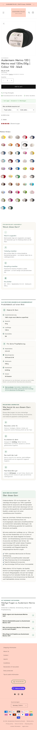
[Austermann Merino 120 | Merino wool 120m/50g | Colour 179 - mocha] (3, 184)
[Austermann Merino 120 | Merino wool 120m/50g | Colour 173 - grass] (17, 176)
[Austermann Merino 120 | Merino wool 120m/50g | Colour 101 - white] (32, 145)
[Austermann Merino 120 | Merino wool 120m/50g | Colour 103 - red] (25, 137)
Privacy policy (9, 723)
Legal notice (25, 726)
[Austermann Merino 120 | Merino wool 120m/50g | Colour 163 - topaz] (17, 153)
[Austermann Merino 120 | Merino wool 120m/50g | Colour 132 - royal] (17, 161)
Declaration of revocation (11, 667)
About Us (6, 651)
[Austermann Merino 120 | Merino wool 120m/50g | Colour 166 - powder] (25, 176)
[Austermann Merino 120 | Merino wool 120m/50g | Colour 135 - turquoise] (32, 184)
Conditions (6, 663)
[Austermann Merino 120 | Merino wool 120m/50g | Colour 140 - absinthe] (17, 200)
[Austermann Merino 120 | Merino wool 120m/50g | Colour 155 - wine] (10, 161)
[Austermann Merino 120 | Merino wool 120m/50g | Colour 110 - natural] (10, 137)
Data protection (8, 670)
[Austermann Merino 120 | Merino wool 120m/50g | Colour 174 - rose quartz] (32, 192)
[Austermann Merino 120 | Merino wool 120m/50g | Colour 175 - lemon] (3, 137)
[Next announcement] (34, 4)
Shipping (11, 74)
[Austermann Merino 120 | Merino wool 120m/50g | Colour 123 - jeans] (32, 161)
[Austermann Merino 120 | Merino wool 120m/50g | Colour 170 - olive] (3, 200)
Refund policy (30, 721)
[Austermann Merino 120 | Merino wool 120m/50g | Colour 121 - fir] (10, 208)
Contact (5, 655)
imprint (5, 659)
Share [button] (5, 119)
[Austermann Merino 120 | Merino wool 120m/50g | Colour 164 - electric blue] (10, 169)
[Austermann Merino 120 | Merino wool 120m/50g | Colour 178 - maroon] (10, 184)
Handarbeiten (11, 721)
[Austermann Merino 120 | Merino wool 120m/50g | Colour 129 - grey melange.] (32, 176)
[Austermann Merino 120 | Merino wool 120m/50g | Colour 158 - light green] (25, 169)
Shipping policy (29, 723)
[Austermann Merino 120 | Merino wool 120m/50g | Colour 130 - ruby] (3, 176)
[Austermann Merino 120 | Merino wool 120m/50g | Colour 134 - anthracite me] (32, 200)
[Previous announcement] (3, 4)
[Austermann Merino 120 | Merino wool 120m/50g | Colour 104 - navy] (32, 137)
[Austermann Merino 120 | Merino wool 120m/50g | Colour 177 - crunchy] (17, 184)
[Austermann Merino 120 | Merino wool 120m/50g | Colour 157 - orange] (32, 169)
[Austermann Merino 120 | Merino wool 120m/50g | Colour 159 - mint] (25, 184)
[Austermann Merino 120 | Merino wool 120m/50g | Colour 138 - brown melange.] (25, 200)
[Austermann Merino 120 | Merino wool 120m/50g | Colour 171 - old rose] (3, 145)
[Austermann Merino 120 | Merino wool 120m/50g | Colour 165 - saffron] (32, 153)
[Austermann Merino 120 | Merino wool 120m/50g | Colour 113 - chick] (10, 176)
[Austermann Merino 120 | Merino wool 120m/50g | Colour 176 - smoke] (3, 153)
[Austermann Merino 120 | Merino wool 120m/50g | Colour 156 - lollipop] (25, 153)
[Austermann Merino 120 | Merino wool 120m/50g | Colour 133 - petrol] (3, 208)
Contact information (15, 726)
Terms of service (19, 723)
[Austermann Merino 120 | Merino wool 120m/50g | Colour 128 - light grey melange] (25, 161)
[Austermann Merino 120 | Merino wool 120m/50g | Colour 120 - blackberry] (10, 192)
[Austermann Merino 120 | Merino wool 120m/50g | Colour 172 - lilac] (3, 169)
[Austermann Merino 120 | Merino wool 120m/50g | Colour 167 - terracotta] (17, 145)
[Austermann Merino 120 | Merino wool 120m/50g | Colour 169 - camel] (10, 153)
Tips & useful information (11, 674)
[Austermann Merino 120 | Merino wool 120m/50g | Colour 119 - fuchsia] (17, 192)
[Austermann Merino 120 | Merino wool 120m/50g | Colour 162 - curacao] (3, 161)
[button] (3, 12)
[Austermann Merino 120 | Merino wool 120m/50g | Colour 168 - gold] (10, 145)
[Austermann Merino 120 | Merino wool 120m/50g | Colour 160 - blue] (17, 169)
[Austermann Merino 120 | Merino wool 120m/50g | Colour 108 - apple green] (25, 192)
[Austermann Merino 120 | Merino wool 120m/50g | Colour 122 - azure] (3, 192)
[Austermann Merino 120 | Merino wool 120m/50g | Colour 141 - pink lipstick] (10, 200)
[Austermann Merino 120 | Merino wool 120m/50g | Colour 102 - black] (25, 145)
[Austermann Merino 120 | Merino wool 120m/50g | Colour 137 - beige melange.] (17, 137)
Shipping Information (9, 647)
